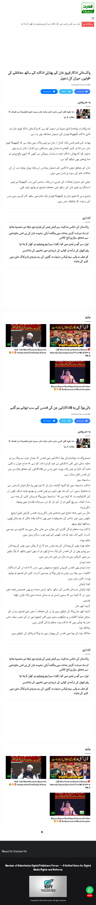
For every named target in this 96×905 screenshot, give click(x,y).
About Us (7, 851)
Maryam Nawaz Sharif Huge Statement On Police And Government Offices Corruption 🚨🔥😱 (70, 388)
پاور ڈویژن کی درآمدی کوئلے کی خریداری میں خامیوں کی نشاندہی (53, 24)
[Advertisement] (48, 46)
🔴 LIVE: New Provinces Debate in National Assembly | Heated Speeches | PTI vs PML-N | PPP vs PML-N (70, 352)
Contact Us (20, 851)
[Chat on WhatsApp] (90, 890)
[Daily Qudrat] (88, 8)
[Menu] (93, 18)
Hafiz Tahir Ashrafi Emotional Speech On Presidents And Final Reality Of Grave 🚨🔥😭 (27, 351)
